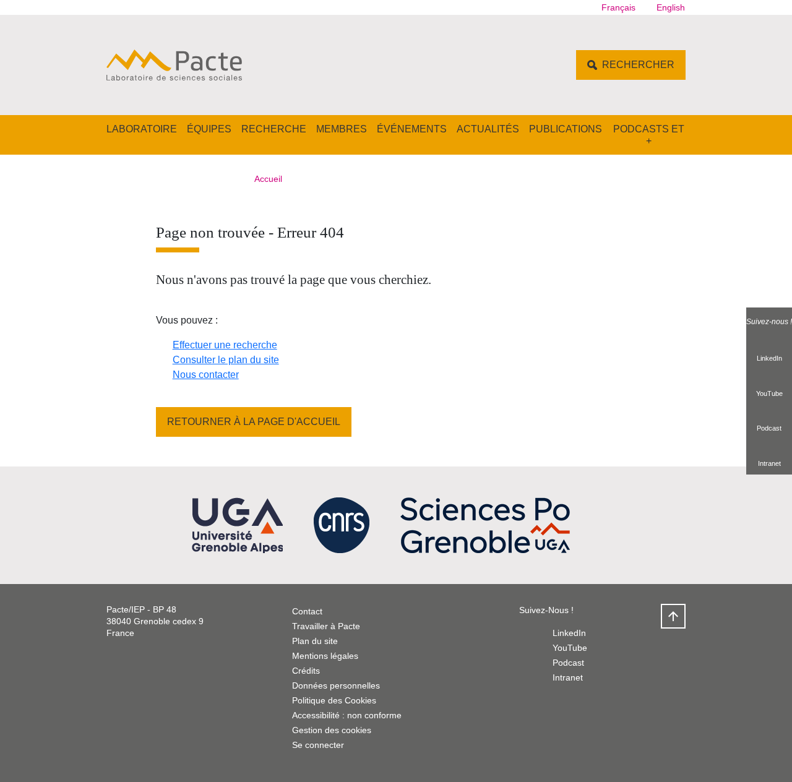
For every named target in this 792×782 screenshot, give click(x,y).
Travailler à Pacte (326, 626)
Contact (307, 611)
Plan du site (315, 641)
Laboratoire (141, 129)
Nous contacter (206, 374)
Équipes (209, 129)
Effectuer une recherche (225, 345)
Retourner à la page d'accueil (253, 421)
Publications (565, 129)
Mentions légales (325, 656)
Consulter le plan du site (226, 359)
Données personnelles (336, 685)
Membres (341, 129)
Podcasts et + (648, 135)
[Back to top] (673, 616)
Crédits (306, 671)
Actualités (488, 129)
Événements (412, 129)
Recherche (273, 129)
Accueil (268, 179)
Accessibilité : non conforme (347, 715)
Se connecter (318, 745)
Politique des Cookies (334, 700)
